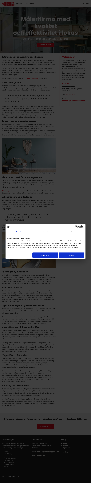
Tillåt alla (71, 255)
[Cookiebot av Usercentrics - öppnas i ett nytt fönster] (76, 226)
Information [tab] (45, 232)
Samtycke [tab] (19, 232)
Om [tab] (72, 232)
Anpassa (44, 255)
